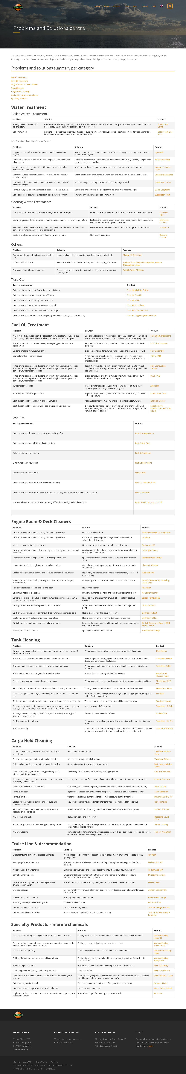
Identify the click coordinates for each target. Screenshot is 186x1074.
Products (41, 1061)
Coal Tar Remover (162, 771)
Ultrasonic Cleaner (150, 565)
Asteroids (154, 385)
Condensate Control (164, 174)
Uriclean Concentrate (157, 890)
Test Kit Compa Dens (144, 433)
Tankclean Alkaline (162, 759)
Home (16, 1061)
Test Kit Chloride (134, 295)
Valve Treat (155, 376)
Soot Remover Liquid (160, 409)
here (151, 1046)
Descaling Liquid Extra (161, 818)
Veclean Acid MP (161, 809)
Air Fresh (152, 854)
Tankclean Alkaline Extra (162, 752)
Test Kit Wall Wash (164, 728)
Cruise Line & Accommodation (24, 95)
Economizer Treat (158, 393)
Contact (51, 1068)
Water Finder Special (163, 988)
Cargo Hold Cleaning (20, 91)
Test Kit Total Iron (143, 453)
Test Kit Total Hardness (137, 310)
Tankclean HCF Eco (164, 721)
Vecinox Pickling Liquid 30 (161, 936)
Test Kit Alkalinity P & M (137, 290)
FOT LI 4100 (155, 356)
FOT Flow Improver (159, 343)
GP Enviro (146, 537)
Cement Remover (162, 779)
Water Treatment (19, 77)
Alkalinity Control (162, 159)
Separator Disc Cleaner (152, 557)
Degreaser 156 (148, 545)
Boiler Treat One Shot (165, 133)
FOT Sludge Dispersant (160, 336)
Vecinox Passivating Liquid (162, 951)
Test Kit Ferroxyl (161, 965)
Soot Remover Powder (156, 407)
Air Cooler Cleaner (150, 592)
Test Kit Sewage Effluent (159, 907)
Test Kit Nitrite (133, 300)
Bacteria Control (163, 236)
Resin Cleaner (160, 786)
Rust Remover (148, 572)
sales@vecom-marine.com (69, 1039)
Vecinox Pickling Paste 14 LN (161, 944)
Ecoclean (160, 693)
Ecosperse (164, 227)
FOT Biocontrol (157, 351)
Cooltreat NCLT (164, 213)
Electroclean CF (148, 605)
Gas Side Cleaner (157, 401)
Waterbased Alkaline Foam (162, 674)
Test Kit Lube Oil (142, 492)
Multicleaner (161, 651)
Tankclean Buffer (163, 666)
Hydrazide (159, 152)
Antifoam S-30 (154, 902)
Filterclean (146, 587)
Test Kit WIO (140, 472)
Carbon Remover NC (151, 598)
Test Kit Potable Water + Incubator (159, 913)
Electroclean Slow (149, 618)
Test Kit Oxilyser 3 (162, 970)
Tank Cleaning (17, 88)
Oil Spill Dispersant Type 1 (153, 623)
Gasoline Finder (161, 983)
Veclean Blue (153, 882)
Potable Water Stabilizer (133, 270)
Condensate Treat (163, 182)
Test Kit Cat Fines (142, 443)
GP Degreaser (164, 532)
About (27, 1061)
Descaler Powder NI (151, 580)
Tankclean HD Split (164, 706)
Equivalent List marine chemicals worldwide (43, 1065)
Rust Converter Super (163, 975)
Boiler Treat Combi (163, 125)
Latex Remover (161, 791)
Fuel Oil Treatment (19, 81)
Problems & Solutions (28, 1068)
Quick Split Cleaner (150, 550)
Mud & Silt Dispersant (132, 255)
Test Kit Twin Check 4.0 (145, 482)
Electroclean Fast (149, 613)
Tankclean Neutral (164, 658)
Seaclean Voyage (149, 532)
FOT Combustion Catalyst (158, 367)
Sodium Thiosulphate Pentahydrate (138, 262)
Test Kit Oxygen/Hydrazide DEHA (141, 315)
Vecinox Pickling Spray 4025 (161, 959)
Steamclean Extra (164, 688)
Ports (54, 1061)
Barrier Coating (161, 824)
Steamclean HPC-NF (164, 682)
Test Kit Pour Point (143, 462)
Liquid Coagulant (162, 189)
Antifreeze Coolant (164, 221)
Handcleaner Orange (151, 630)
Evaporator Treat (162, 194)
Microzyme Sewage (156, 875)
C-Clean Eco (161, 713)
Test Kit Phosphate (135, 305)
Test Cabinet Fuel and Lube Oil (148, 502)
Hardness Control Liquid (162, 168)
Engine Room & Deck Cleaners (24, 84)
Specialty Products (19, 98)
